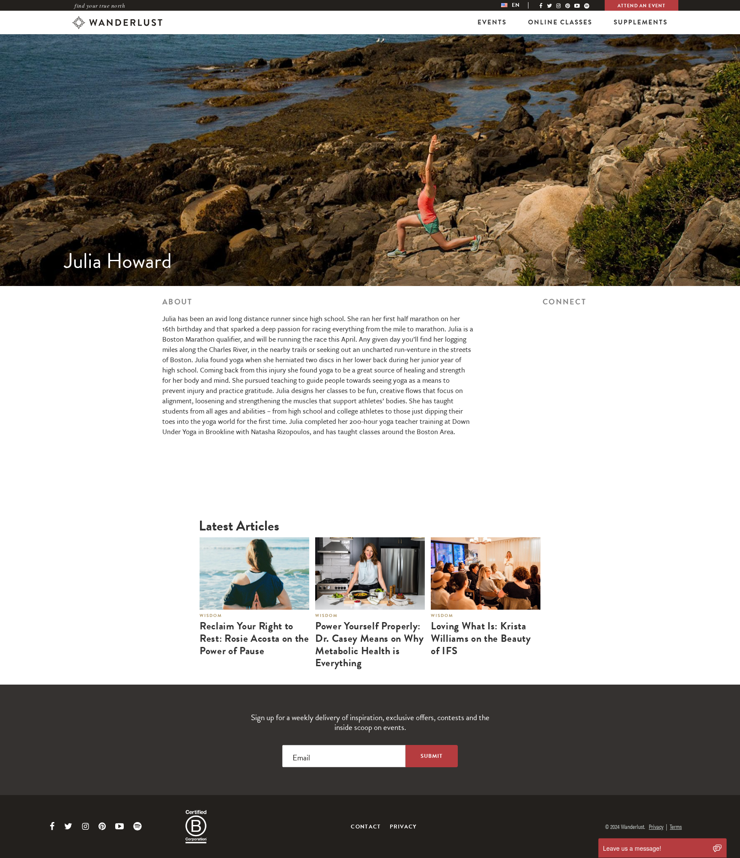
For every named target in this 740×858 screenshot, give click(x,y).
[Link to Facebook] (52, 826)
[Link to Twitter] (68, 826)
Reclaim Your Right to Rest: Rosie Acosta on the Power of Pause (254, 638)
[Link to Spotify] (137, 826)
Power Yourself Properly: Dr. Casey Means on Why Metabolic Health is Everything (369, 644)
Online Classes (560, 22)
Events (492, 22)
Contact (366, 826)
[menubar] (519, 5)
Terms (676, 826)
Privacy (403, 826)
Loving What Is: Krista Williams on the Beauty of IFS (481, 638)
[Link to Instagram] (85, 826)
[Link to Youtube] (119, 826)
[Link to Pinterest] (102, 826)
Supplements (641, 22)
